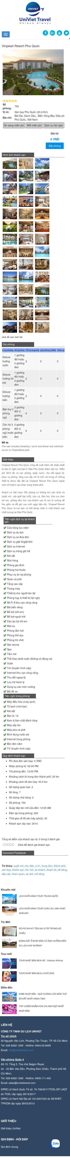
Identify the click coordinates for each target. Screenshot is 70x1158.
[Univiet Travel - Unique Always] (35, 12)
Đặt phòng (55, 146)
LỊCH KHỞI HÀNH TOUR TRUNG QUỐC (38, 895)
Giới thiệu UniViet (10, 1128)
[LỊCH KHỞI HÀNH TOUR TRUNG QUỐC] (9, 898)
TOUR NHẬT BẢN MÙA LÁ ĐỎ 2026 (36, 973)
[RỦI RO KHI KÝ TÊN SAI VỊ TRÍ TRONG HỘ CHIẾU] (9, 931)
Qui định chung (9, 1146)
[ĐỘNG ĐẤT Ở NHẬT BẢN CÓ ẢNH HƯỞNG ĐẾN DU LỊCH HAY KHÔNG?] (9, 943)
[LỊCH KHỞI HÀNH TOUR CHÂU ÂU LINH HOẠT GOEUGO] (9, 910)
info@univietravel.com (21, 1050)
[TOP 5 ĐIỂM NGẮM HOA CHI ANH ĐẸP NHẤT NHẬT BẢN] (9, 1008)
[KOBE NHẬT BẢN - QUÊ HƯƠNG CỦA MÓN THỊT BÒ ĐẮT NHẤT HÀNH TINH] (9, 996)
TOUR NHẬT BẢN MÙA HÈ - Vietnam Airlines (41, 960)
